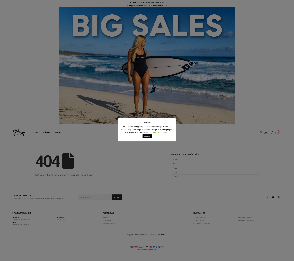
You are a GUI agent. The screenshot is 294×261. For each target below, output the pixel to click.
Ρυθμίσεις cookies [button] (160, 132)
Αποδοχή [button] (147, 136)
